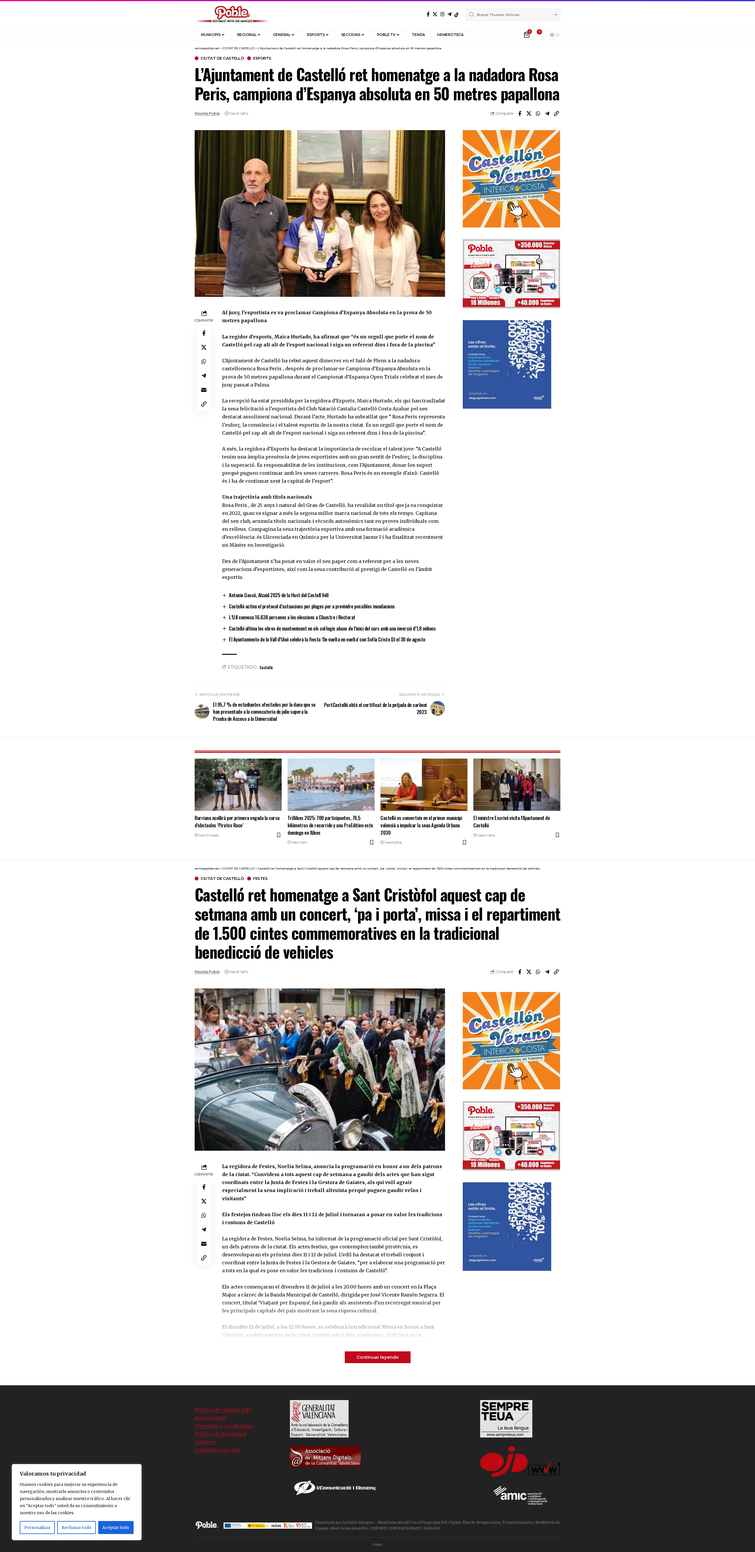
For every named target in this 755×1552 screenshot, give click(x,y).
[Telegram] (449, 14)
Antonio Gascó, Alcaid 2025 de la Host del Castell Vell (278, 595)
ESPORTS (262, 58)
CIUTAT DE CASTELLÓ (222, 58)
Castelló (266, 667)
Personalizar (37, 1527)
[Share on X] (529, 113)
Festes (260, 878)
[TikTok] (456, 14)
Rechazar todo (76, 1527)
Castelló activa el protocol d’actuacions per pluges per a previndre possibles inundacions (312, 606)
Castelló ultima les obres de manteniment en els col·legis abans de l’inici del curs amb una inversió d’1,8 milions (332, 628)
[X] (435, 14)
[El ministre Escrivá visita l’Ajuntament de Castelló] (516, 785)
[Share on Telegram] (547, 113)
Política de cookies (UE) (223, 1410)
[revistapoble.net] (232, 14)
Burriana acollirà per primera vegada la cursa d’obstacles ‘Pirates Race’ (237, 821)
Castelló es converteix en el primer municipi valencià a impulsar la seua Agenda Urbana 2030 (421, 825)
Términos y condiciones (224, 1426)
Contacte (205, 1442)
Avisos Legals (211, 1418)
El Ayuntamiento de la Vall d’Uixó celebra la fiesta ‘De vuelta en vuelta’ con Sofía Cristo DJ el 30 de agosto (327, 639)
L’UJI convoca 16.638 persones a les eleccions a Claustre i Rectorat (292, 617)
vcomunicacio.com (217, 1450)
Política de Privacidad (220, 1434)
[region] (77, 1502)
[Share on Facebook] (520, 113)
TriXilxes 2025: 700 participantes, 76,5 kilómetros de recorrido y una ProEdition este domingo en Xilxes (330, 825)
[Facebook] (428, 14)
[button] (479, 35)
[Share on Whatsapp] (538, 113)
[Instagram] (442, 14)
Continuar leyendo (378, 1357)
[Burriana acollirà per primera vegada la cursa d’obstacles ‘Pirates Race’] (238, 785)
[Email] (204, 390)
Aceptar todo (115, 1527)
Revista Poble (207, 113)
